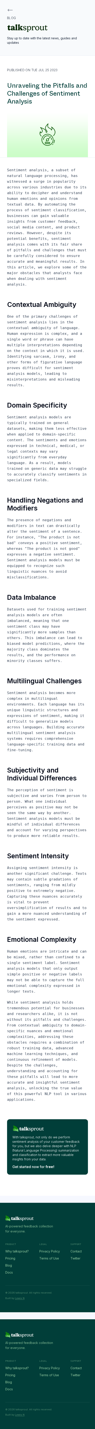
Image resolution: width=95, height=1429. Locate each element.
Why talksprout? (17, 1251)
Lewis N (20, 1298)
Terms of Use (49, 1258)
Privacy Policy (49, 1251)
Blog (8, 1265)
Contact (76, 1251)
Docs (9, 1272)
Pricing (10, 1258)
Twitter (75, 1258)
